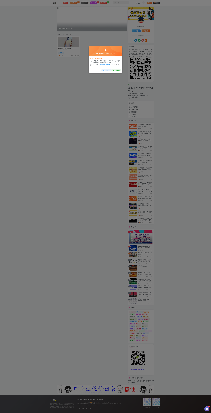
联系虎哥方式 (116, 70)
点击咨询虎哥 (106, 70)
